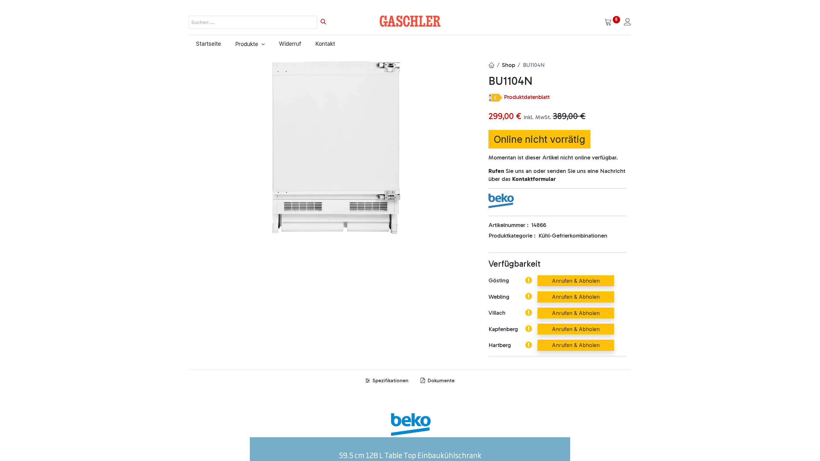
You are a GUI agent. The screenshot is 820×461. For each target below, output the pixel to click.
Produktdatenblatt (527, 97)
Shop (508, 65)
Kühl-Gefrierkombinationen (572, 235)
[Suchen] (323, 22)
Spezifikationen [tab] (389, 380)
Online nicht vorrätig (539, 139)
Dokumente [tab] (440, 380)
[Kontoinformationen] (627, 22)
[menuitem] (208, 44)
